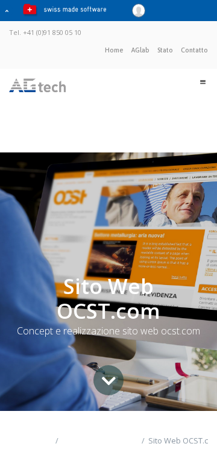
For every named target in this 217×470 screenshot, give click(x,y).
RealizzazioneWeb (98, 440)
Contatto (194, 50)
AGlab (140, 50)
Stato (165, 50)
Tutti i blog (21, 446)
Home (114, 50)
